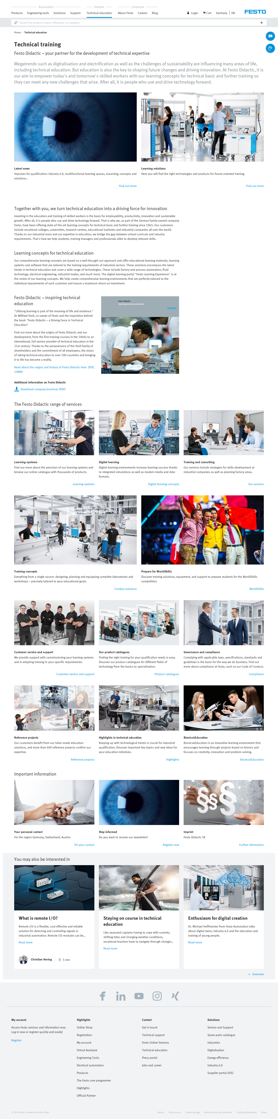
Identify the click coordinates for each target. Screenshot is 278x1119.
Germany (221, 13)
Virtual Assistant (87, 1050)
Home (17, 32)
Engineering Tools (88, 1057)
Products (82, 1073)
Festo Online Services (155, 1042)
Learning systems (83, 484)
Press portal (149, 1057)
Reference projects (82, 759)
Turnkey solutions (125, 588)
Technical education (154, 1050)
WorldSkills (256, 588)
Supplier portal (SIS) (220, 1073)
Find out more (128, 186)
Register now (171, 844)
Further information (251, 844)
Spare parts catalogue (221, 1035)
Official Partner (86, 1095)
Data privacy (175, 1112)
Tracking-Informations (246, 1112)
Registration (84, 1035)
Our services (256, 484)
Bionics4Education (252, 759)
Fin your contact (84, 844)
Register (16, 1040)
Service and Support (220, 1027)
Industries (213, 1042)
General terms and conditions (218, 1112)
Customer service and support (75, 674)
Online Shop (84, 1027)
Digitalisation (215, 1050)
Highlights (172, 759)
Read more (26, 942)
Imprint (160, 1112)
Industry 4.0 (215, 1065)
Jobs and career (152, 1065)
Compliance (256, 674)
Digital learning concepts (163, 484)
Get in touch (150, 1027)
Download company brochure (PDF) (43, 389)
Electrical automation (90, 1065)
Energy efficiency (217, 1057)
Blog (155, 13)
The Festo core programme (94, 1080)
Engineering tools (38, 13)
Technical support (153, 1035)
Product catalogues (167, 674)
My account (84, 1042)
